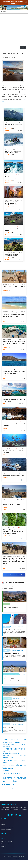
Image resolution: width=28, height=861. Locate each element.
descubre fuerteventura (11, 742)
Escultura (24, 744)
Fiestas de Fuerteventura (14, 749)
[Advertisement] (14, 28)
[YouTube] (20, 815)
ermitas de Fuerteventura (8, 744)
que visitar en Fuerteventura (14, 783)
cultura (25, 739)
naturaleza (6, 770)
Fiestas (3, 824)
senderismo (5, 787)
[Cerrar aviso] (26, 2)
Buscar (3, 45)
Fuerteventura (7, 760)
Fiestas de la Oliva (7, 751)
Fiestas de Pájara (6, 755)
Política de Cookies (5, 843)
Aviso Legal (4, 846)
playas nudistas (13, 775)
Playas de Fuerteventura (11, 773)
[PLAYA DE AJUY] (14, 71)
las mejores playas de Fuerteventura (14, 766)
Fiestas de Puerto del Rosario (11, 753)
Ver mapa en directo (13, 3)
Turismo (4, 790)
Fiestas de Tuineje (23, 755)
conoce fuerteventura (10, 739)
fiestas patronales (10, 758)
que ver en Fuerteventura (14, 778)
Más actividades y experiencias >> (14, 574)
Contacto (3, 849)
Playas (2, 822)
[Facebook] (8, 815)
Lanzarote (5, 762)
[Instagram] (12, 815)
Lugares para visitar (6, 829)
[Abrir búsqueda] (25, 6)
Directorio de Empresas (7, 827)
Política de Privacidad (6, 841)
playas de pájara (5, 775)
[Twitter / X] (16, 815)
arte (25, 737)
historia (15, 760)
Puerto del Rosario (22, 775)
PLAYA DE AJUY (9, 57)
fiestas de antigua (6, 746)
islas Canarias (22, 760)
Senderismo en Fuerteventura (12, 789)
